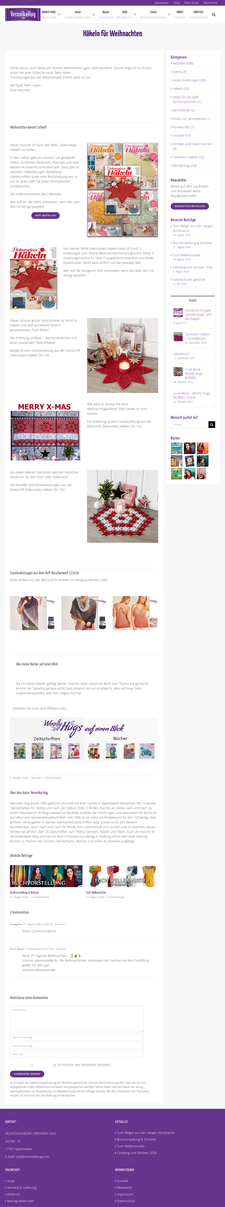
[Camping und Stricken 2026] (122, 867)
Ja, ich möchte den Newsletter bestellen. (82, 1065)
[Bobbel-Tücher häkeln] (202, 473)
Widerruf (13, 1194)
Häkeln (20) (181, 88)
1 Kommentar (114, 897)
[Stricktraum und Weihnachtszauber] (177, 461)
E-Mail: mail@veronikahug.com (27, 1156)
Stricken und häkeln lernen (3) (192, 146)
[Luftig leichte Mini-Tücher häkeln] (190, 473)
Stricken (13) (182, 135)
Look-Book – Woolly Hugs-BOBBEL (194, 373)
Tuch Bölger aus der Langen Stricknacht (145, 1133)
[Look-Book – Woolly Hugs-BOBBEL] (178, 369)
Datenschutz (126, 1201)
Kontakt (122, 1181)
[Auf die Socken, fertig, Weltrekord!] (190, 461)
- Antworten (59, 924)
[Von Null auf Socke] (177, 448)
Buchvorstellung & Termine (192, 243)
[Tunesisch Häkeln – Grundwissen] (178, 334)
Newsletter (124, 1187)
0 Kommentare (41, 897)
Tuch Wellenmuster (20, 892)
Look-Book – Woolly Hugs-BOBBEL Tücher (192, 395)
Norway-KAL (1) (183, 127)
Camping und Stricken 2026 (100, 892)
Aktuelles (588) (183, 63)
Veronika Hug (39, 793)
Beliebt (193, 300)
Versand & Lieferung (21, 1187)
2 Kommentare (52, 777)
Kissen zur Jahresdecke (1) (191, 118)
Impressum (125, 1194)
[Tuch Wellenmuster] (46, 867)
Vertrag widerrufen (20, 1201)
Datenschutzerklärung (43, 1083)
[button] (214, 14)
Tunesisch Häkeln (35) (188, 157)
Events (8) (180, 72)
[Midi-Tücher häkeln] (190, 448)
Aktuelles (36, 777)
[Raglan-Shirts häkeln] (203, 448)
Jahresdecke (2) (184, 110)
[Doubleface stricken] (203, 461)
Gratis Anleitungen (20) (189, 80)
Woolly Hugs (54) (185, 165)
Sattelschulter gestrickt (189, 279)
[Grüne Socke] (177, 473)
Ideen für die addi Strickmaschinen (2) (187, 99)
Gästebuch (181, 354)
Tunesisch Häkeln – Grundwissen (197, 336)
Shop (11, 1181)
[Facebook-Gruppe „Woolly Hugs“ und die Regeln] (178, 310)
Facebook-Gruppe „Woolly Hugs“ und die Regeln (198, 314)
